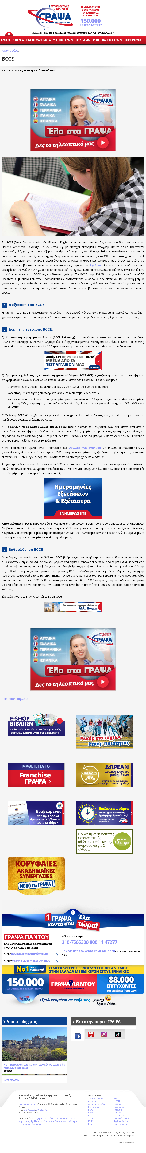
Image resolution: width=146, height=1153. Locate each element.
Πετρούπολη (25, 1124)
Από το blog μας (21, 1021)
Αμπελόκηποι (62, 1118)
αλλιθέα (50, 1121)
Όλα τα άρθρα (11, 1079)
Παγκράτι (39, 1118)
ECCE (90, 1115)
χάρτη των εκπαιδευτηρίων (31, 961)
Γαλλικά (117, 1104)
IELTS (90, 1121)
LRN (90, 1124)
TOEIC (91, 1118)
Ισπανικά (118, 1109)
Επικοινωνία (120, 1115)
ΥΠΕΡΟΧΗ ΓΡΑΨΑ (63, 40)
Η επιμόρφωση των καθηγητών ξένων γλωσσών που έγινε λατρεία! (34, 1066)
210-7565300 (75, 942)
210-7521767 (42, 1109)
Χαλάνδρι (36, 1124)
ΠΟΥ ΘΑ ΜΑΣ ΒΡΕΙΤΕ (88, 40)
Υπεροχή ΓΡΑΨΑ (95, 1098)
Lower (91, 1112)
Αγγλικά (92, 1101)
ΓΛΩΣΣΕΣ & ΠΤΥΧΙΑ (12, 40)
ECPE (90, 1109)
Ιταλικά (117, 1112)
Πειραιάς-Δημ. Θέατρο (66, 1121)
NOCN (117, 1101)
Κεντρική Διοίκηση (28, 1104)
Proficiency (93, 1106)
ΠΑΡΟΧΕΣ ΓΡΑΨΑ (112, 40)
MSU (116, 1098)
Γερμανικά (119, 1106)
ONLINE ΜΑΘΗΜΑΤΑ (38, 40)
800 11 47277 (103, 942)
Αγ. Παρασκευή (38, 1121)
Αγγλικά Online (121, 1121)
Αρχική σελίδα (10, 50)
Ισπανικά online (121, 1118)
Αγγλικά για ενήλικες (98, 1104)
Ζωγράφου (50, 1118)
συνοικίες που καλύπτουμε (29, 954)
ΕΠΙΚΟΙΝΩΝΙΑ (133, 40)
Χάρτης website (121, 1124)
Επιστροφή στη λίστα (15, 699)
